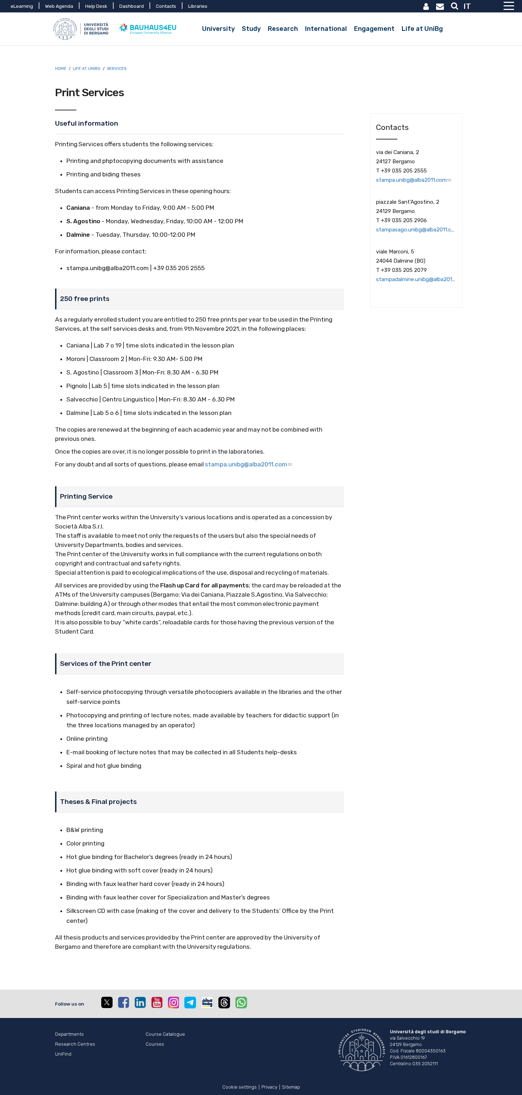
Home (60, 68)
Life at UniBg (86, 68)
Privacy (269, 1086)
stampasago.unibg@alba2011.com (417, 229)
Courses (155, 1044)
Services (116, 68)
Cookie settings (239, 1086)
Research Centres (75, 1044)
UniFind (63, 1054)
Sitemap (291, 1086)
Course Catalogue (165, 1034)
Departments (69, 1034)
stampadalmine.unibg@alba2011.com (421, 279)
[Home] (81, 29)
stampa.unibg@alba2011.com (246, 464)
